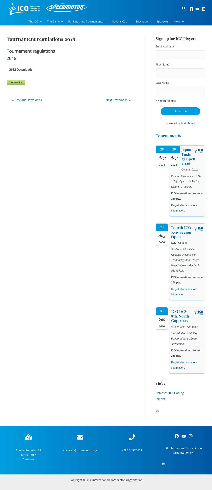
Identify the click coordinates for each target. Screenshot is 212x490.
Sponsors (162, 21)
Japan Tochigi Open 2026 (188, 156)
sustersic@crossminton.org (80, 450)
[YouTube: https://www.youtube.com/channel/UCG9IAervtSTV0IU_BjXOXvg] (183, 436)
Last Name (162, 83)
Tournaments (168, 135)
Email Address (165, 46)
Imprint (160, 399)
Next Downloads (118, 100)
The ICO (33, 21)
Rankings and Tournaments (85, 21)
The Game (53, 21)
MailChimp (187, 123)
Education (142, 21)
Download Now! (16, 82)
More (177, 21)
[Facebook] (191, 9)
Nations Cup (119, 21)
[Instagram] (203, 9)
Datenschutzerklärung (170, 393)
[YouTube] (197, 9)
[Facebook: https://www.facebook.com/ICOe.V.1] (176, 436)
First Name (162, 64)
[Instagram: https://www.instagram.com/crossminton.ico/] (190, 436)
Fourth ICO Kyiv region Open (181, 232)
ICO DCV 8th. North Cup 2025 (180, 316)
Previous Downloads (26, 100)
